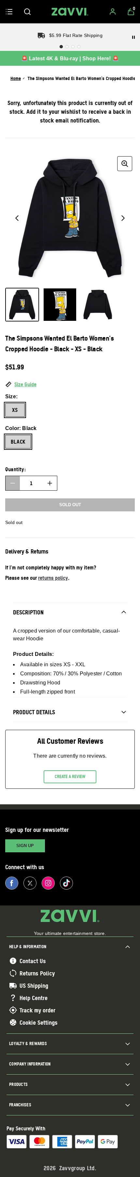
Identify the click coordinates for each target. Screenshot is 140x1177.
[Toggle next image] (123, 218)
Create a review (70, 776)
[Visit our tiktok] (66, 883)
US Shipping (34, 985)
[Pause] (133, 37)
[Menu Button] (9, 12)
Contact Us (33, 960)
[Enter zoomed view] (124, 163)
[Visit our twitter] (29, 883)
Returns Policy (37, 973)
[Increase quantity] (50, 483)
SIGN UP (25, 845)
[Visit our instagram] (48, 883)
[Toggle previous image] (16, 218)
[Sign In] (113, 12)
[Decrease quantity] (13, 483)
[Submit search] (27, 12)
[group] (70, 218)
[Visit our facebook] (11, 883)
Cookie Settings (39, 1022)
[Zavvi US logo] (70, 12)
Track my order (37, 1010)
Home (15, 78)
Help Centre (34, 997)
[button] (70, 384)
